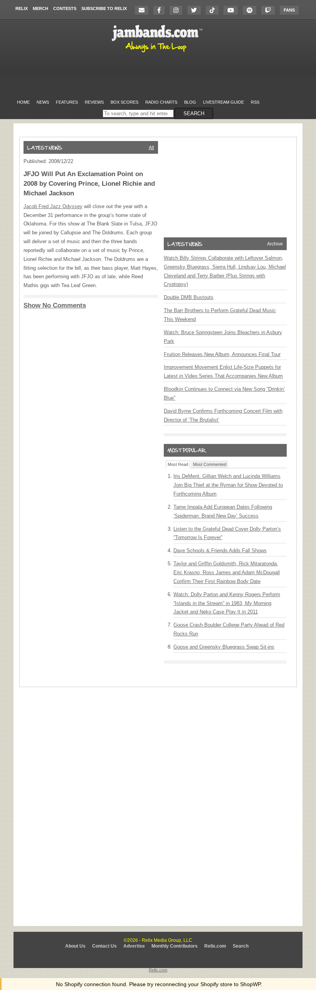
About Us (75, 946)
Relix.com (215, 946)
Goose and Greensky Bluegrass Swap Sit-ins (223, 647)
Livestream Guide (223, 102)
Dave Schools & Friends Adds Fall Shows (220, 550)
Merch (40, 8)
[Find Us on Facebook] (161, 10)
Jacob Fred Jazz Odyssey (53, 206)
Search (241, 946)
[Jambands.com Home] (158, 52)
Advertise (134, 946)
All (151, 147)
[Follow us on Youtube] (232, 10)
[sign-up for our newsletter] (143, 10)
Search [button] (193, 113)
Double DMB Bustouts (188, 297)
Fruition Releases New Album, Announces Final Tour (222, 354)
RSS (255, 102)
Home (23, 102)
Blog (190, 102)
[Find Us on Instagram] (177, 10)
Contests (64, 8)
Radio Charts (161, 102)
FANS (289, 10)
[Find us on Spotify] (251, 10)
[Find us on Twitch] (270, 10)
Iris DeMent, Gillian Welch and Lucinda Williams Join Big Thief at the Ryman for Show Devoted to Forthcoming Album (228, 485)
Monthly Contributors (174, 946)
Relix (21, 8)
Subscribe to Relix (104, 8)
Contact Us (104, 946)
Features (67, 102)
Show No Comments (55, 305)
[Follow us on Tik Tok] (214, 10)
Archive (275, 244)
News (43, 102)
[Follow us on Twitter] (196, 10)
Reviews (94, 102)
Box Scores (124, 102)
